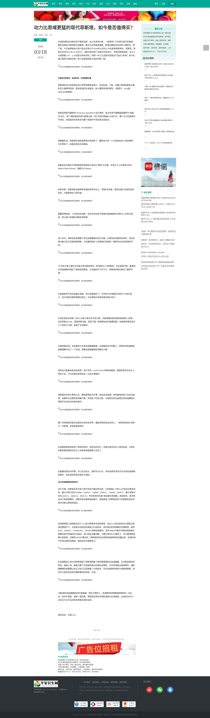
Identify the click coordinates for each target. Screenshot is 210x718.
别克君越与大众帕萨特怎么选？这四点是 (157, 33)
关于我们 (86, 682)
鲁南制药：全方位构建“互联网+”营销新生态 (159, 131)
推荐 (145, 126)
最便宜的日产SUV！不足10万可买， (155, 51)
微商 (135, 4)
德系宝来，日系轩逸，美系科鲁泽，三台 (157, 48)
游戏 (114, 4)
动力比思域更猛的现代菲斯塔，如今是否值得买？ (75, 662)
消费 (128, 4)
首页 (53, 4)
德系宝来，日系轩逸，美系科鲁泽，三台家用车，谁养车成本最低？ (81, 669)
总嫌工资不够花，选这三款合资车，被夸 (157, 40)
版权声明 (123, 682)
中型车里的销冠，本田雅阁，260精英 (156, 44)
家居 (101, 4)
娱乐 (74, 4)
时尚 (94, 4)
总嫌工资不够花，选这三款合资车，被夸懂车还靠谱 (75, 665)
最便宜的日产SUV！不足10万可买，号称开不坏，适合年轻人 (78, 672)
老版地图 (105, 682)
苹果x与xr (72, 615)
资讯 (60, 4)
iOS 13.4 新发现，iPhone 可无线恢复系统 (158, 143)
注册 (163, 4)
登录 (156, 4)
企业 (108, 4)
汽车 (87, 4)
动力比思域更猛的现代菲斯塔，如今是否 (157, 36)
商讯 (121, 4)
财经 (67, 4)
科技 (81, 4)
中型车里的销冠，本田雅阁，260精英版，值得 (73, 667)
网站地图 (114, 682)
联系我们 (95, 682)
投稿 (172, 4)
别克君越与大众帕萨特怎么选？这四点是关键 (73, 660)
